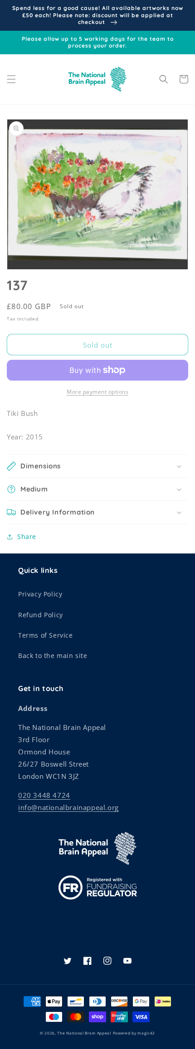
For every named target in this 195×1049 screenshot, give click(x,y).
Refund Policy (40, 614)
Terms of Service (45, 635)
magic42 (146, 1032)
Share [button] (26, 536)
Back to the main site (53, 655)
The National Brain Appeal (84, 1032)
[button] (11, 79)
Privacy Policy (40, 594)
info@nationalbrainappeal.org (68, 807)
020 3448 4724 (44, 795)
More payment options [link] (97, 392)
